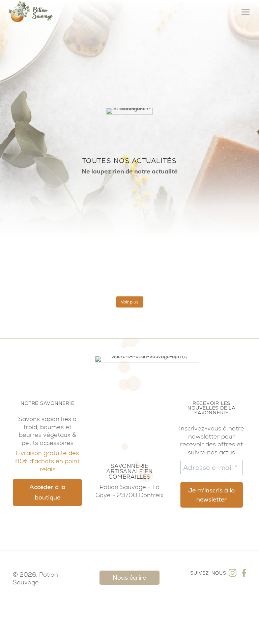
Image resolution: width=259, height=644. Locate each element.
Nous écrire (129, 577)
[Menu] (245, 12)
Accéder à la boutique (47, 492)
